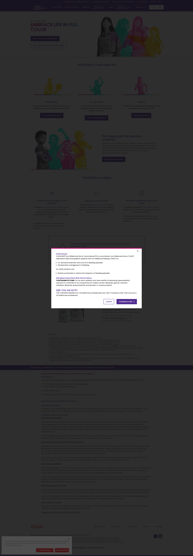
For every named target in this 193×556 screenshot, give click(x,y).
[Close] (138, 252)
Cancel (109, 301)
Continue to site (125, 301)
